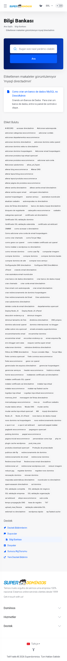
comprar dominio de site (15, 261)
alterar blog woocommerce (16, 169)
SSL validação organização (39, 494)
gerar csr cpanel (32, 361)
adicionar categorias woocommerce (20, 133)
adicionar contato (46, 133)
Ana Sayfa (8, 27)
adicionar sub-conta (46, 160)
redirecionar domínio (40, 457)
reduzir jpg (9, 471)
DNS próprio (56, 320)
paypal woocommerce (31, 434)
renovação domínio (13, 475)
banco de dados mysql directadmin (46, 206)
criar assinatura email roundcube (19, 274)
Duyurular (12, 533)
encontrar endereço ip (33, 338)
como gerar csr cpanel (14, 243)
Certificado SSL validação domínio (19, 220)
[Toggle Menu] (4, 5)
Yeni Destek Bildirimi (17, 557)
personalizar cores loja (42, 439)
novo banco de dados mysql (44, 416)
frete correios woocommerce (40, 357)
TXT (46, 503)
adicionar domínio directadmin (18, 142)
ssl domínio (36, 484)
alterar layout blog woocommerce (19, 174)
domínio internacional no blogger (44, 325)
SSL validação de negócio (39, 489)
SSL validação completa (15, 489)
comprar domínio (12, 256)
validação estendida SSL (35, 507)
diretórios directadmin (39, 320)
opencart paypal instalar (47, 425)
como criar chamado (14, 238)
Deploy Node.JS (12, 311)
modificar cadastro (51, 402)
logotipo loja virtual (13, 393)
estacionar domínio (13, 347)
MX (37, 411)
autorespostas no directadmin (35, 201)
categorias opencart (13, 215)
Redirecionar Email (13, 462)
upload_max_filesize (13, 507)
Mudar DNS (29, 407)
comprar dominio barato (51, 256)
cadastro (57, 211)
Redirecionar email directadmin (37, 462)
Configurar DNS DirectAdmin (46, 265)
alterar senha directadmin (15, 188)
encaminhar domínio (37, 334)
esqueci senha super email (39, 343)
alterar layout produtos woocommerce (21, 179)
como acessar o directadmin (26, 229)
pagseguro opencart (37, 430)
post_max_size (35, 443)
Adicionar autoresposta (46, 128)
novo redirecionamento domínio (47, 420)
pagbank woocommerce (15, 430)
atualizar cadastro (12, 201)
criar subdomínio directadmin (17, 302)
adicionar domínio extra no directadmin (21, 147)
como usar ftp (33, 252)
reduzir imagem (55, 466)
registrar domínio (24, 471)
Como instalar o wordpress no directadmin (23, 247)
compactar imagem (51, 252)
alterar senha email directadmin (43, 188)
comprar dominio (30, 256)
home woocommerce (14, 375)
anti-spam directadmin (39, 192)
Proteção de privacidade (42, 448)
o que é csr (10, 425)
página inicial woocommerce (17, 439)
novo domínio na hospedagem (18, 420)
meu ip (37, 402)
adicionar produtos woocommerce (19, 160)
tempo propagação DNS (15, 503)
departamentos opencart (48, 306)
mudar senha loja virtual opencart (19, 411)
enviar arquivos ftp (53, 338)
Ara (34, 58)
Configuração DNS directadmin (18, 265)
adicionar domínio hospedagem (18, 151)
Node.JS (8, 416)
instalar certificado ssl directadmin (19, 384)
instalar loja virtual (44, 384)
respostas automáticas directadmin (19, 480)
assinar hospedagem (14, 197)
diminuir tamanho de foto (15, 320)
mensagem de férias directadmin (34, 398)
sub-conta (44, 498)
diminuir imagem (34, 316)
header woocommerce (33, 370)
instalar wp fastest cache (38, 389)
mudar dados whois (13, 407)
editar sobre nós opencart (16, 329)
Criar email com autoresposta (17, 288)
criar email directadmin (42, 288)
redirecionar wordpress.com (33, 466)
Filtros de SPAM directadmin (17, 352)
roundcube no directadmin (49, 480)
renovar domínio (31, 475)
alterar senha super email (15, 192)
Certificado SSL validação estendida (20, 224)
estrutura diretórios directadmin (38, 347)
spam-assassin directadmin (16, 484)
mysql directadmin (50, 411)
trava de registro (35, 503)
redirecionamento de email (16, 457)
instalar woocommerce (14, 389)
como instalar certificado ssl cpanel (42, 243)
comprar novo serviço (38, 261)
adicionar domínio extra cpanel (47, 142)
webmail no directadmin (15, 512)
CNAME (8, 229)
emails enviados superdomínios (43, 329)
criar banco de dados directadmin (19, 279)
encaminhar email (12, 338)
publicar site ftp (11, 452)
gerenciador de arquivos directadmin (20, 366)
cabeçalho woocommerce (39, 211)
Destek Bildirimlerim (17, 528)
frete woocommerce (13, 361)
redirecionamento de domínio (34, 452)
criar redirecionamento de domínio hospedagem (25, 293)
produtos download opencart (17, 448)
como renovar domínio (14, 252)
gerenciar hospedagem (49, 366)
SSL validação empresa (14, 494)
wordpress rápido (36, 512)
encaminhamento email (15, 334)
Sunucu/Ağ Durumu (17, 551)
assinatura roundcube (51, 197)
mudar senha (42, 407)
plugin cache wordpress (15, 443)
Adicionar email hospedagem (47, 151)
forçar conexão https (40, 352)
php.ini (58, 439)
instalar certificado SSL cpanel (17, 379)
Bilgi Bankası (20, 27)
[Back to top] (33, 649)
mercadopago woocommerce (17, 402)
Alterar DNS (36, 169)
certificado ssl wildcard (47, 224)
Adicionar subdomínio (14, 165)
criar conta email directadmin (33, 284)
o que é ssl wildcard (26, 425)
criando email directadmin (25, 270)
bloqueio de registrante (15, 211)
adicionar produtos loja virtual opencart (21, 156)
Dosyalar (11, 545)
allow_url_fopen (33, 165)
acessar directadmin (25, 128)
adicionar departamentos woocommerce (22, 137)
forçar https (57, 352)
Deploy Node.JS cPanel (32, 311)
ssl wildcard (10, 498)
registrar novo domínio (44, 471)
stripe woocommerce (27, 498)
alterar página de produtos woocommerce (22, 183)
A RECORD (9, 128)
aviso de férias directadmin (16, 206)
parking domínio (12, 434)
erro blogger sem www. (14, 343)
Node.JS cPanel (22, 416)
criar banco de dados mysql (48, 279)
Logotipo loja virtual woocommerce (38, 393)
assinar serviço (32, 197)
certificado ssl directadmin (36, 215)
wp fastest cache (53, 512)
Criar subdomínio (42, 297)
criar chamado (11, 284)
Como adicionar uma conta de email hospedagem (26, 233)
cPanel (8, 270)
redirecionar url (11, 466)
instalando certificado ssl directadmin (42, 375)
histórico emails (53, 370)
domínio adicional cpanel (15, 325)
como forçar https (33, 238)
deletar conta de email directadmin (19, 306)
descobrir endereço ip (14, 316)
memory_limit (11, 398)
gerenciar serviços (13, 370)
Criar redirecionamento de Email (18, 297)
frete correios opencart (14, 357)
